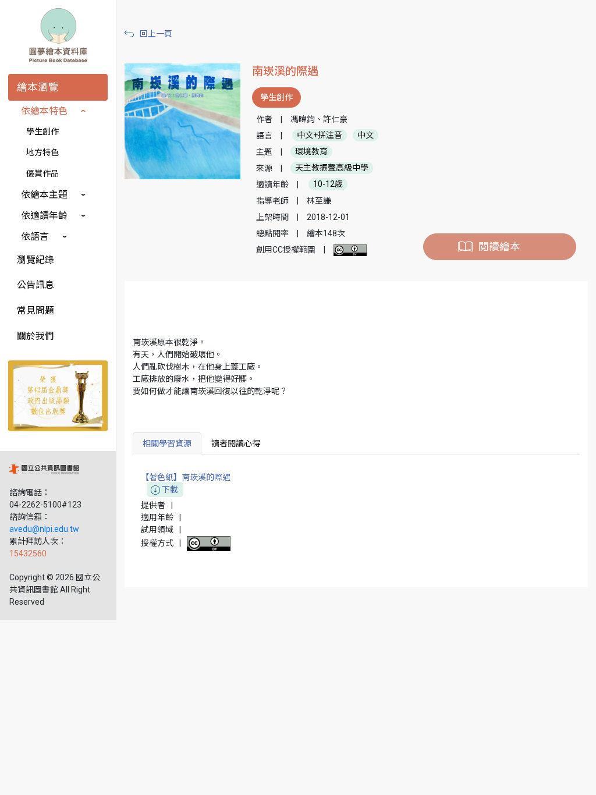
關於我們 (35, 336)
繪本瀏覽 (38, 87)
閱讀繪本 (499, 247)
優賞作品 (42, 173)
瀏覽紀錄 (35, 259)
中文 (365, 135)
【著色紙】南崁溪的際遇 (185, 483)
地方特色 (42, 152)
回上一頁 (156, 33)
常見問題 (35, 310)
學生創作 (42, 131)
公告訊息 (35, 284)
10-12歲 (328, 184)
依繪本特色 (44, 110)
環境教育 (311, 152)
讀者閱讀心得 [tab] (235, 443)
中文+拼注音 (319, 135)
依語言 (35, 236)
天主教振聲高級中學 (331, 168)
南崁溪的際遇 (285, 71)
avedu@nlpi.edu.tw (44, 529)
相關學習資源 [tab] (167, 443)
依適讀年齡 (44, 215)
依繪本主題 (44, 194)
